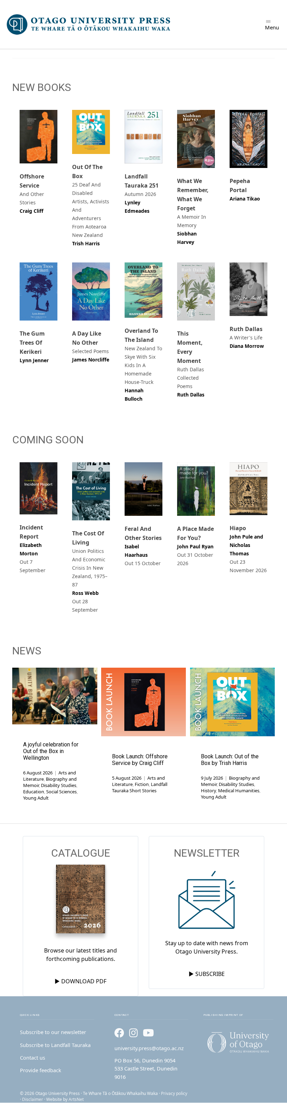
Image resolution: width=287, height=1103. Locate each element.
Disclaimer (32, 1099)
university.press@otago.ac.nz (149, 1048)
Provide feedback (40, 1070)
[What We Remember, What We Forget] (196, 139)
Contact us (32, 1057)
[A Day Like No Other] (91, 291)
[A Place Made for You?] (196, 489)
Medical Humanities (238, 790)
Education (33, 791)
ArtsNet (76, 1099)
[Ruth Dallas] (248, 289)
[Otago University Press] (89, 24)
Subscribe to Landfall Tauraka (55, 1044)
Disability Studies (58, 785)
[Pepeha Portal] (248, 139)
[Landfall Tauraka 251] (143, 136)
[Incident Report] (38, 488)
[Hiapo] (248, 488)
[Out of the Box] (91, 132)
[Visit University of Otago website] (238, 1042)
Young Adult (36, 798)
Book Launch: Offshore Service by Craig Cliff (140, 759)
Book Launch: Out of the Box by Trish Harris (230, 759)
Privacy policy (174, 1093)
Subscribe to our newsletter (53, 1031)
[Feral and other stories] (143, 489)
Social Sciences (61, 791)
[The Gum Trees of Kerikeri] (38, 291)
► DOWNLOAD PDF (80, 981)
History (208, 790)
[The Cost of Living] (91, 491)
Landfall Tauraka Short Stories (139, 787)
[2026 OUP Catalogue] (80, 900)
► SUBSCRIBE (207, 974)
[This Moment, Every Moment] (196, 291)
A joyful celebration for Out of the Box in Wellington (50, 751)
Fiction (142, 784)
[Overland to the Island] (143, 290)
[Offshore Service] (38, 136)
